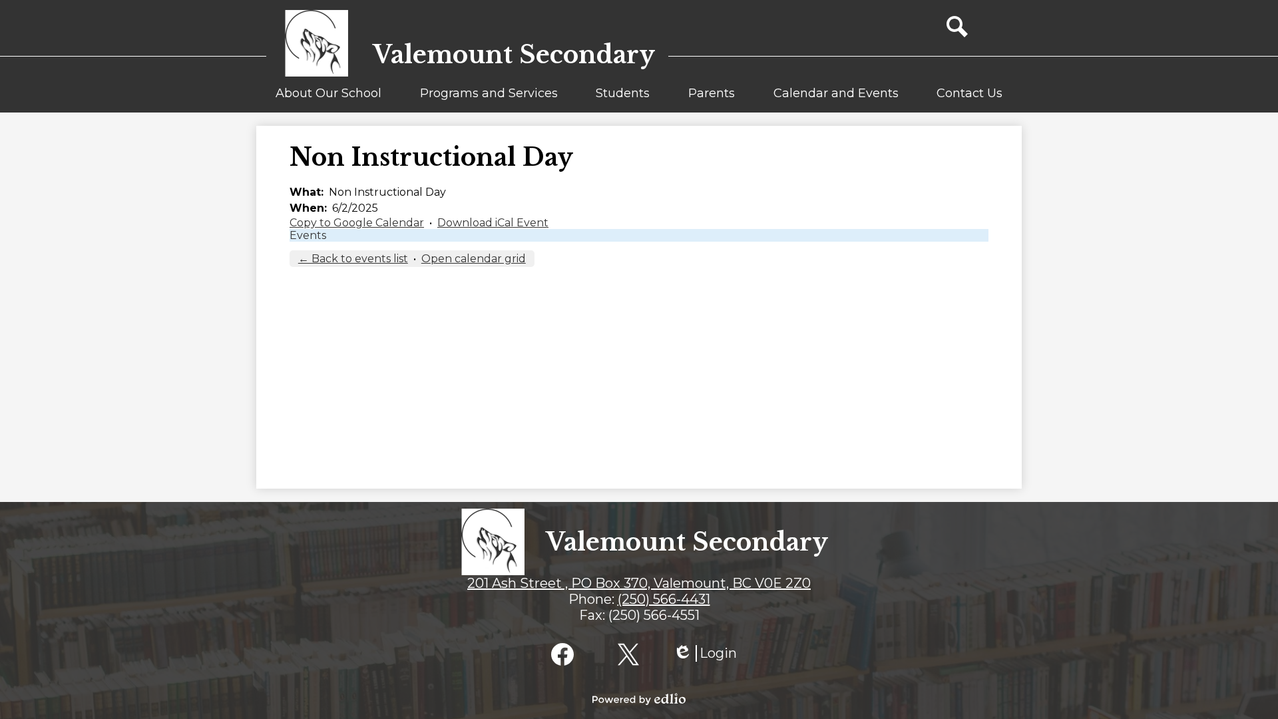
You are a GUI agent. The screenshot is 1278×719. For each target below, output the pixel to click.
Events (308, 235)
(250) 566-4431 (664, 599)
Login (705, 653)
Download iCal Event (492, 222)
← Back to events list (353, 258)
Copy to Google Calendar (357, 222)
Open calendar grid (473, 258)
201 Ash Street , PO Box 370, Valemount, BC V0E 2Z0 (639, 583)
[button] (328, 99)
